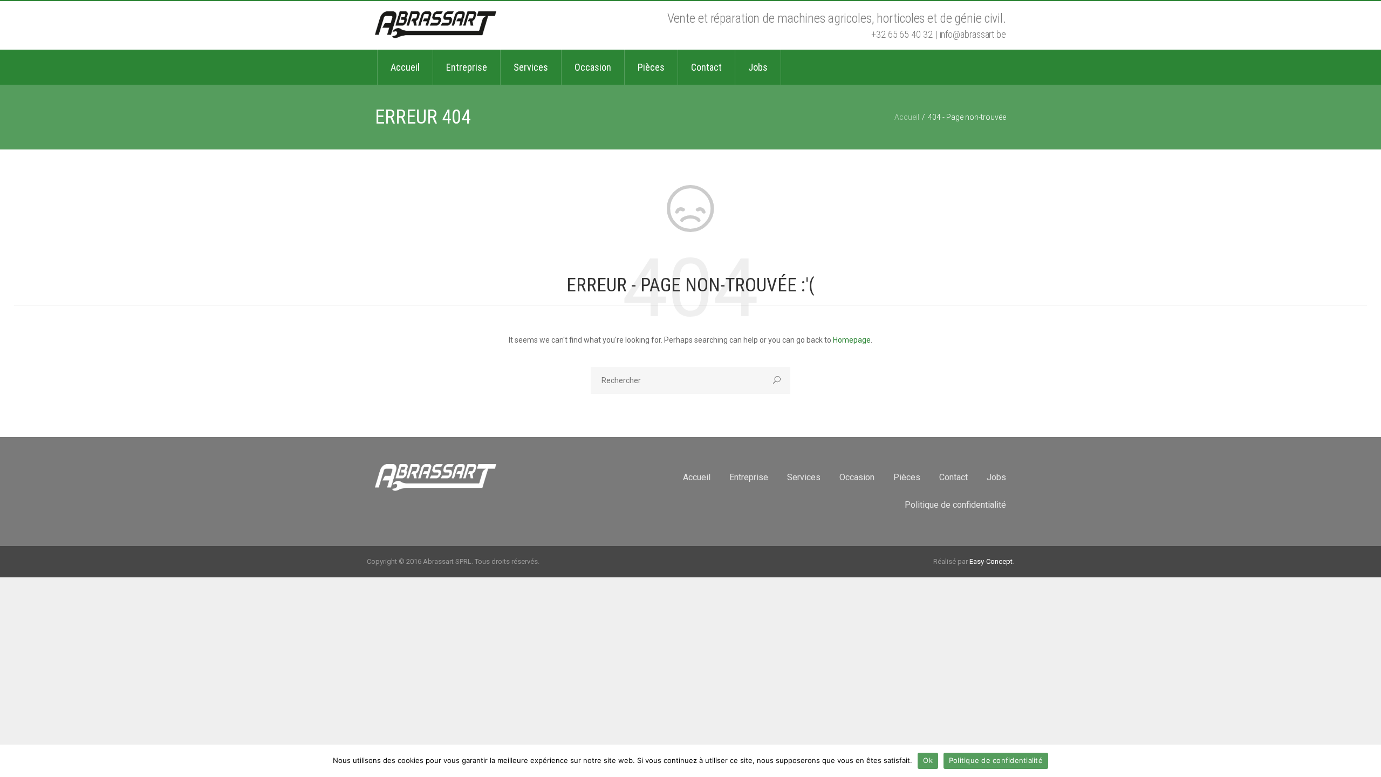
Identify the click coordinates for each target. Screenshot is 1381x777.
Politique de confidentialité (955, 505)
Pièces (906, 477)
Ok (928, 760)
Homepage (852, 340)
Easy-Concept (991, 561)
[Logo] (435, 25)
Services (804, 477)
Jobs (996, 477)
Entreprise (748, 477)
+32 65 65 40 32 (902, 34)
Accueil (906, 117)
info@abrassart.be (973, 34)
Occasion (856, 477)
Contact (953, 477)
